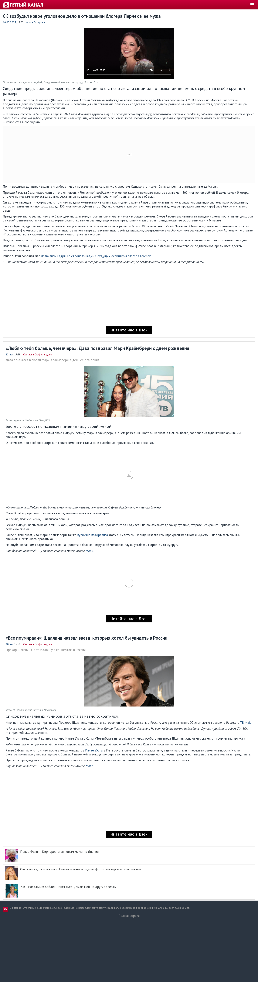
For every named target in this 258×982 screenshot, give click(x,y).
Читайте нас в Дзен (129, 330)
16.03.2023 (9, 22)
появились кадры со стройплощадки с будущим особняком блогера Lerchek (96, 256)
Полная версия (129, 916)
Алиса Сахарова (35, 22)
